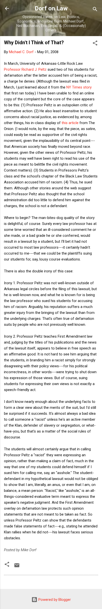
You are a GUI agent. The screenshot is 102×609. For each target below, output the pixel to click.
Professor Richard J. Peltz (25, 69)
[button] (95, 44)
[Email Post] (17, 567)
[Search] (95, 10)
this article (70, 123)
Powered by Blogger (54, 599)
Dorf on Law (51, 8)
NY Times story (79, 87)
